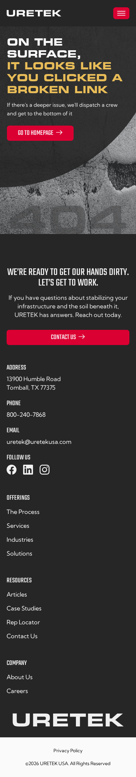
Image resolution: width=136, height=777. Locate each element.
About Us (20, 677)
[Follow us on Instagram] (45, 470)
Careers (17, 691)
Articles (17, 594)
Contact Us (63, 337)
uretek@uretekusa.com (39, 442)
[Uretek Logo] (68, 722)
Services (18, 525)
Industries (20, 539)
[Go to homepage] (34, 13)
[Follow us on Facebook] (12, 470)
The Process (23, 512)
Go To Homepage (35, 133)
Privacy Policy (68, 751)
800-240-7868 (26, 414)
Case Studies (24, 608)
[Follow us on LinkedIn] (28, 470)
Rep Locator (23, 622)
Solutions (19, 553)
